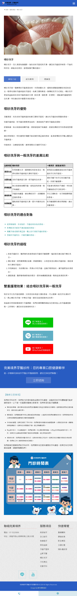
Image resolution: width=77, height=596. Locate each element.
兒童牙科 (43, 566)
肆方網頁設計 (42, 588)
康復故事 (61, 536)
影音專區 (61, 540)
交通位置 (61, 545)
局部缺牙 (43, 532)
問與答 (47, 79)
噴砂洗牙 (43, 557)
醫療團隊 (61, 532)
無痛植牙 (43, 540)
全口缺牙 (43, 536)
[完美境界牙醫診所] (10, 3)
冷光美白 (43, 561)
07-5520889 (14, 532)
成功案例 (30, 79)
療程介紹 (12, 79)
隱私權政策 (62, 549)
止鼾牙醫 (43, 553)
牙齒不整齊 (44, 549)
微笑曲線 (43, 545)
